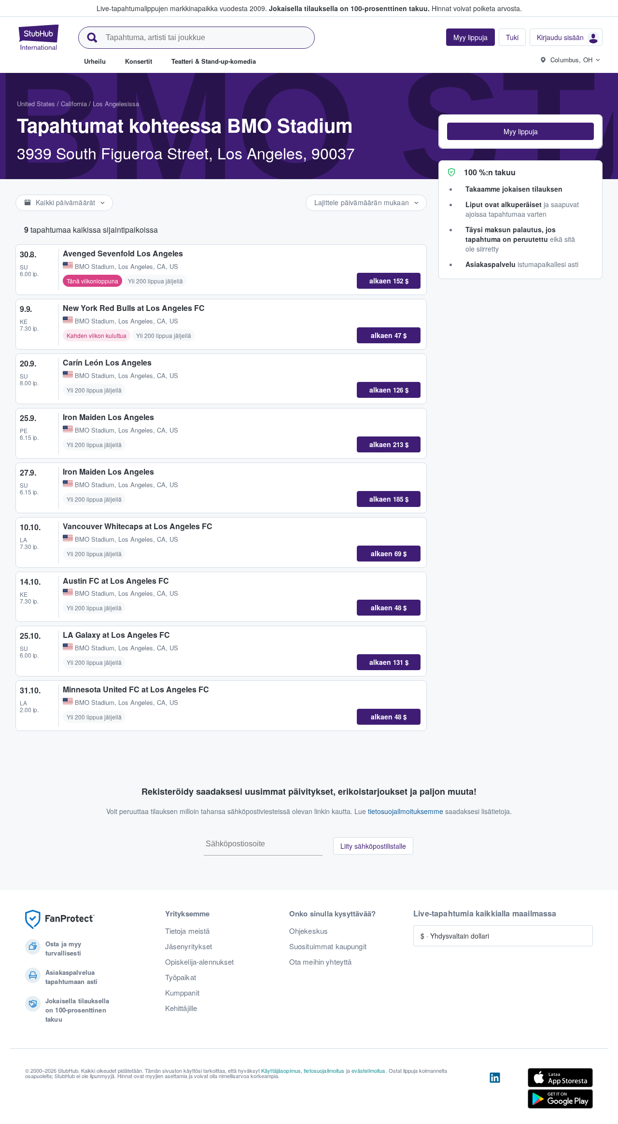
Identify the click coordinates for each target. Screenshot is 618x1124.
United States (36, 103)
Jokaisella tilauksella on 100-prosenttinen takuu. (349, 8)
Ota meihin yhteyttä (320, 962)
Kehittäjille (181, 1008)
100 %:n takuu (490, 172)
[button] (520, 131)
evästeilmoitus (368, 1070)
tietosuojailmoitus (324, 1070)
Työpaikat (180, 977)
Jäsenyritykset (188, 946)
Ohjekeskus (308, 931)
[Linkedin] (495, 1090)
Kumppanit (182, 993)
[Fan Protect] (60, 919)
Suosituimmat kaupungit (327, 946)
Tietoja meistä (187, 931)
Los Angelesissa (116, 103)
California (74, 103)
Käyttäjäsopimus (281, 1070)
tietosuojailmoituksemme (405, 811)
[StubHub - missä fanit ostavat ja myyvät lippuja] (38, 37)
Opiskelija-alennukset (199, 962)
